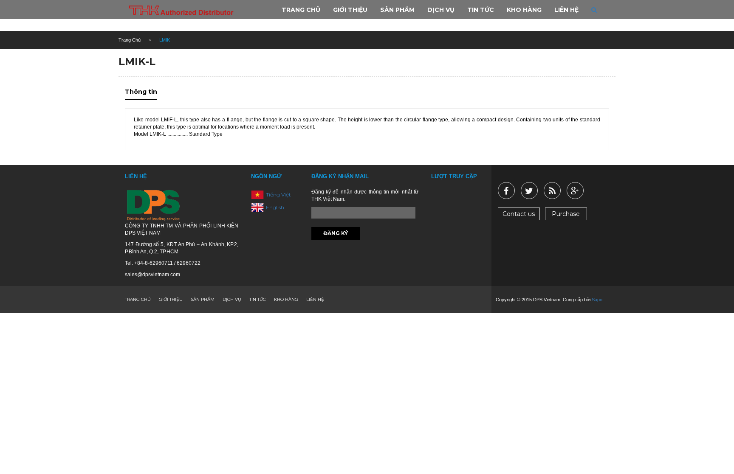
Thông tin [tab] (141, 91)
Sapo (597, 299)
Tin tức (257, 299)
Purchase (566, 214)
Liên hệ (315, 299)
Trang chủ (138, 299)
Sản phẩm (203, 299)
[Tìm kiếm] (594, 10)
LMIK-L (137, 61)
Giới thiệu (171, 299)
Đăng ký (335, 233)
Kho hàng (286, 299)
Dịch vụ (232, 299)
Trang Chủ (130, 39)
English (275, 207)
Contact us (519, 214)
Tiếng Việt (278, 194)
